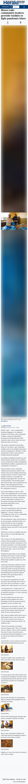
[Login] (24, 7)
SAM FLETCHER (6, 426)
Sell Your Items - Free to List (14, 779)
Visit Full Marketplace (19, 781)
